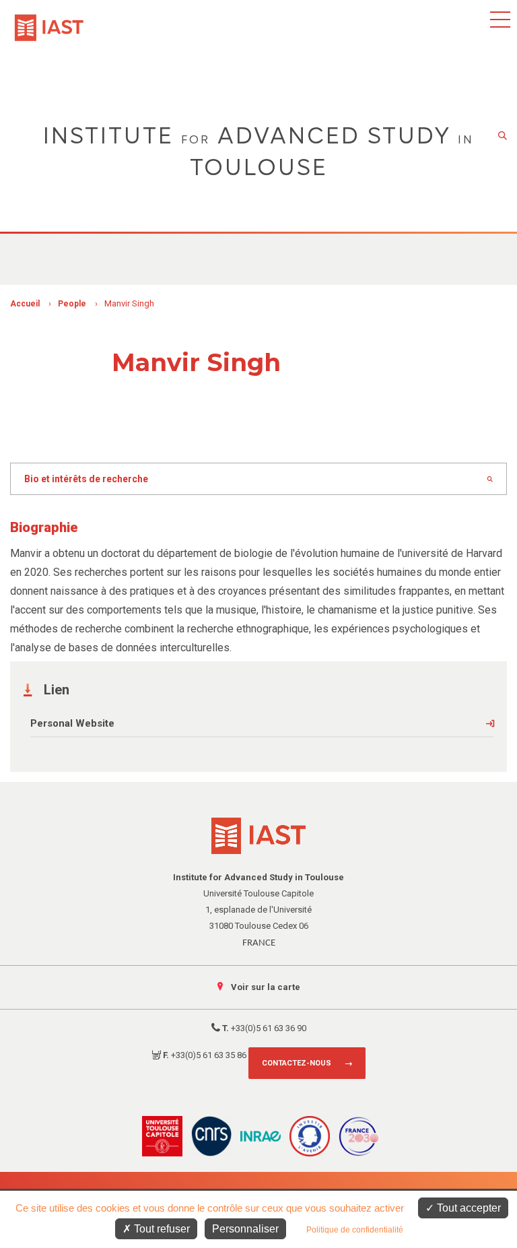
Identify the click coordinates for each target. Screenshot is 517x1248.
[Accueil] (49, 21)
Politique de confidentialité (354, 1230)
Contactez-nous (296, 1063)
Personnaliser (245, 1229)
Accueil (25, 303)
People (72, 303)
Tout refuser (160, 1229)
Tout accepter (467, 1208)
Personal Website (72, 723)
